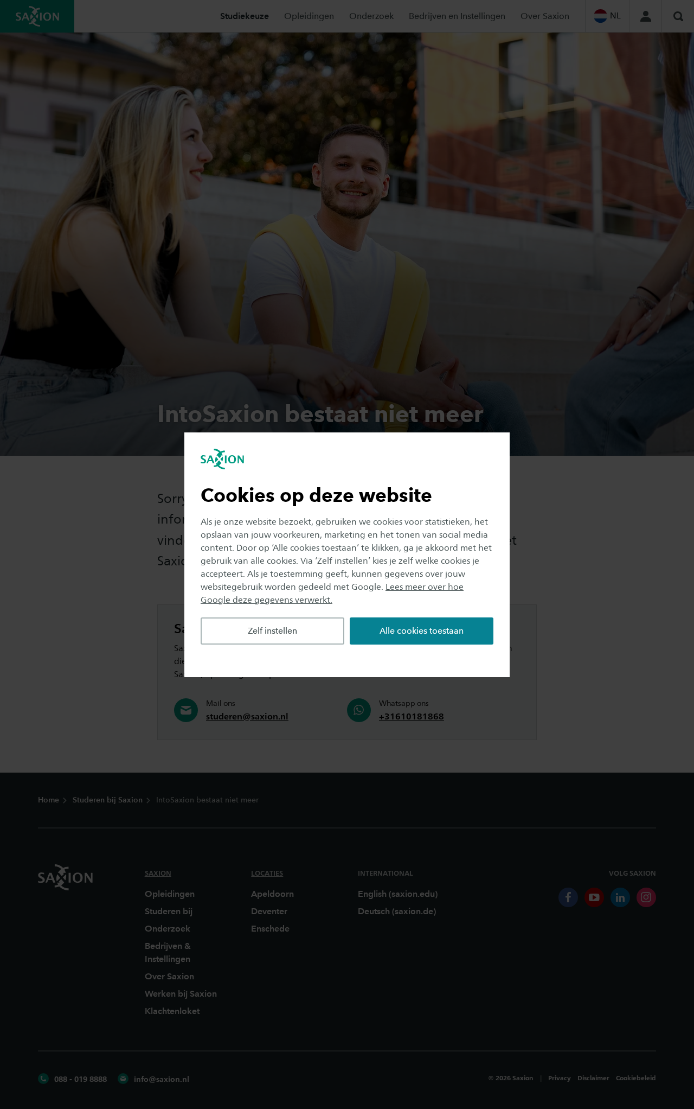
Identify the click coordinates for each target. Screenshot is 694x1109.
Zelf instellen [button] (272, 631)
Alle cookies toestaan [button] (422, 631)
